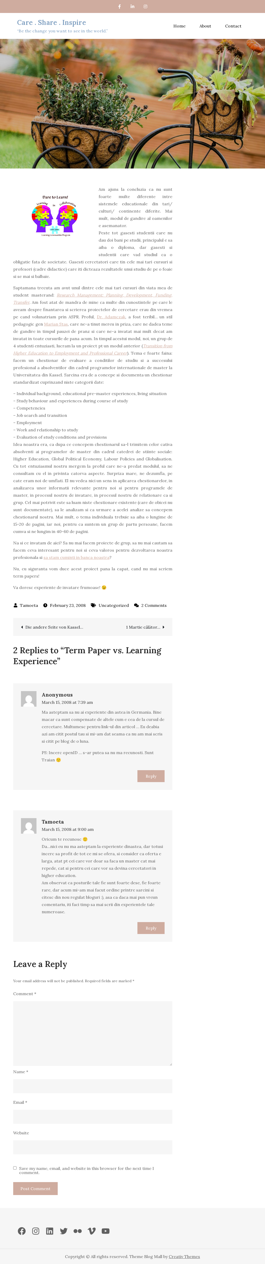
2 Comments (154, 605)
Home (179, 26)
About (205, 26)
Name (20, 1071)
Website (21, 1132)
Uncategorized (114, 605)
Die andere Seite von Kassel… (54, 627)
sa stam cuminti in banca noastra (76, 557)
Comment (24, 993)
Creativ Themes (184, 1256)
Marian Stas (56, 324)
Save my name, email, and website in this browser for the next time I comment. (86, 1170)
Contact (233, 26)
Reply (151, 776)
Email (20, 1102)
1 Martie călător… (143, 627)
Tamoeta (29, 605)
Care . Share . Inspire (51, 22)
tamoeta (53, 821)
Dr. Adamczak (111, 316)
